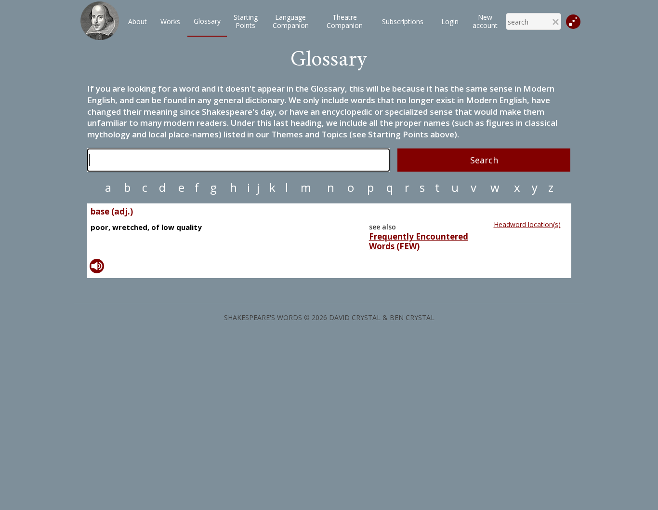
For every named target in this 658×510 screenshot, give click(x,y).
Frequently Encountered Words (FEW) (418, 241)
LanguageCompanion (291, 21)
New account (485, 21)
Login (450, 21)
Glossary (207, 21)
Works (170, 21)
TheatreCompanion (345, 21)
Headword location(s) (527, 224)
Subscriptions (402, 21)
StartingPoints (246, 21)
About (137, 21)
